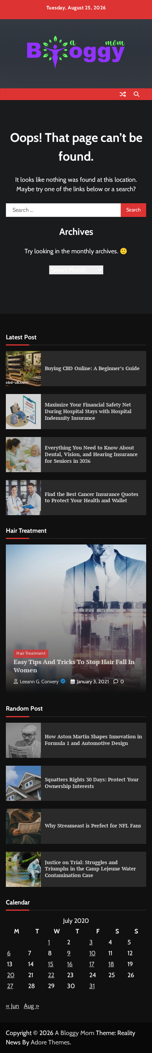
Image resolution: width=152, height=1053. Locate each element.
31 (92, 986)
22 (51, 975)
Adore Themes (50, 1042)
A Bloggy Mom (74, 1033)
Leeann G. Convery (39, 681)
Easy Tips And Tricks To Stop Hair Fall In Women (74, 665)
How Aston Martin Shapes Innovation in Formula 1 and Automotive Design (93, 740)
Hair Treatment (31, 653)
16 (69, 964)
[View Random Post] (123, 94)
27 (10, 986)
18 (111, 964)
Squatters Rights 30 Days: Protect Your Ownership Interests (92, 783)
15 (50, 964)
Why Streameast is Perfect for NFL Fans (93, 825)
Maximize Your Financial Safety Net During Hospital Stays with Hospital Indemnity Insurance (88, 411)
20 (10, 975)
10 (92, 953)
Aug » (31, 1006)
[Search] (136, 94)
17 (91, 964)
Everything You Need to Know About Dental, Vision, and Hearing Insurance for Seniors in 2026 (91, 454)
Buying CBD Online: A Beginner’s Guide (92, 368)
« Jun (12, 1006)
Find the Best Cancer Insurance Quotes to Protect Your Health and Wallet (91, 497)
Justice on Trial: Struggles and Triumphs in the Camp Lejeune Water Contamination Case (90, 869)
